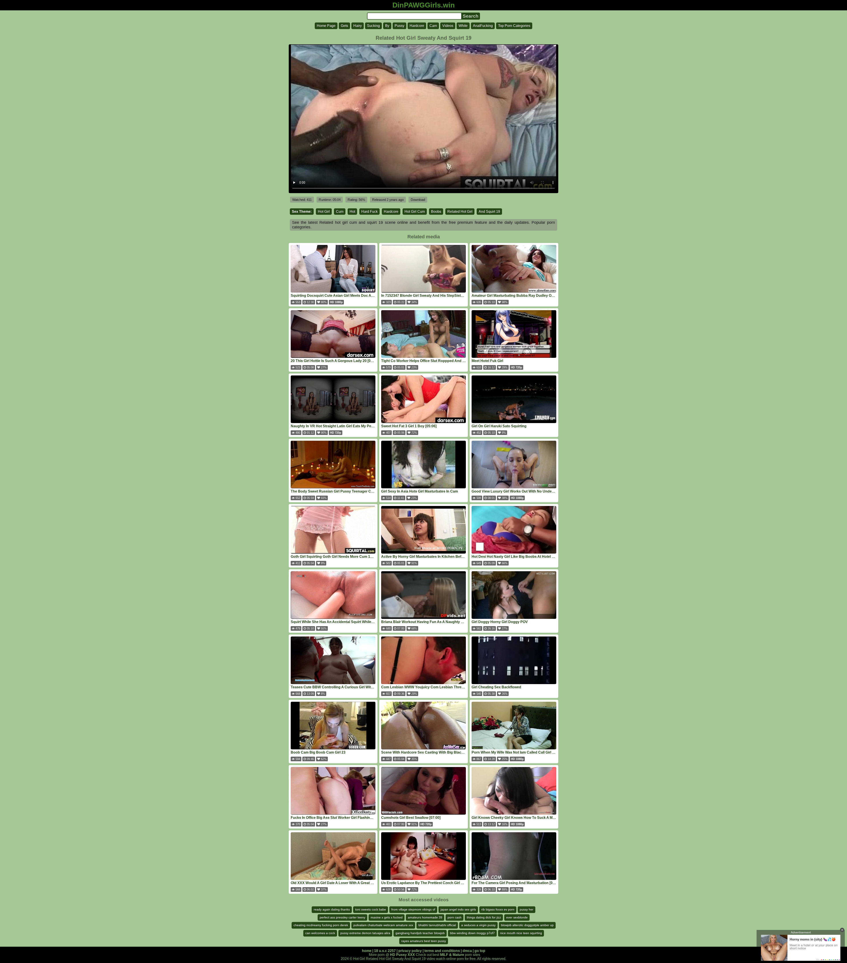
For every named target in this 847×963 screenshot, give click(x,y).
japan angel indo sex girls (458, 909)
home (366, 951)
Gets (344, 26)
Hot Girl (324, 211)
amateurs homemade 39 (425, 917)
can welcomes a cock (320, 933)
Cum (339, 211)
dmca (467, 951)
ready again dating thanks (332, 909)
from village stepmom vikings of (413, 909)
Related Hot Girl (459, 211)
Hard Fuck (369, 211)
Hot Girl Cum (415, 211)
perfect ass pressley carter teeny (342, 917)
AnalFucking (483, 26)
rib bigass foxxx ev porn (497, 909)
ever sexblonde (517, 917)
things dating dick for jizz (484, 917)
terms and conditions (442, 951)
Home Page (326, 26)
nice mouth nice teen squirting (521, 933)
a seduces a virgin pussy (478, 925)
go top (479, 951)
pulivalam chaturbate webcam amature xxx (383, 925)
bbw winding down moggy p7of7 (472, 933)
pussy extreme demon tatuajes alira (365, 933)
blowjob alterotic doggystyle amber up (527, 925)
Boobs (436, 211)
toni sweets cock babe (370, 909)
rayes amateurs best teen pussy (423, 941)
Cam (433, 26)
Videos (447, 26)
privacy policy (410, 951)
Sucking (373, 26)
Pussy (399, 26)
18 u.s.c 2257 (385, 951)
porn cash (454, 917)
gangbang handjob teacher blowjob (420, 933)
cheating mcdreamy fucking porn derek (321, 925)
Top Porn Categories (514, 26)
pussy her (526, 909)
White (463, 26)
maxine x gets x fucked (387, 917)
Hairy (357, 26)
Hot (352, 211)
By (387, 26)
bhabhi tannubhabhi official (437, 925)
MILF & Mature (452, 955)
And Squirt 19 (489, 211)
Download (418, 200)
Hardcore (417, 26)
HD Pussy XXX (402, 955)
